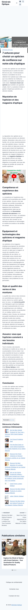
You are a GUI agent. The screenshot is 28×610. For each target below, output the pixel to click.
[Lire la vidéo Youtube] (14, 176)
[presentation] (14, 547)
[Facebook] (20, 1)
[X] (23, 1)
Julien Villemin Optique (17, 496)
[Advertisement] (14, 22)
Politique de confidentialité (14, 582)
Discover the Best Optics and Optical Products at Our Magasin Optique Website (15, 503)
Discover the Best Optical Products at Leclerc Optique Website (15, 491)
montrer (12, 420)
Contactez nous (14, 589)
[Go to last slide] (4, 554)
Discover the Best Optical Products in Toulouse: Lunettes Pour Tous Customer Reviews (7, 519)
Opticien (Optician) (7, 50)
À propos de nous (14, 596)
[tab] (12, 570)
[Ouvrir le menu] (16, 3)
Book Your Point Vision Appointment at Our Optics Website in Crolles (20, 518)
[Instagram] (20, 4)
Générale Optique (16, 605)
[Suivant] (24, 554)
